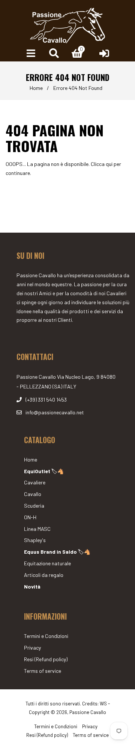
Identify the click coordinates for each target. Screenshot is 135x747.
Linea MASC (37, 529)
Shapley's (35, 540)
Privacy (32, 647)
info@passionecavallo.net (55, 412)
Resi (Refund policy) (46, 659)
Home (36, 88)
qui (109, 164)
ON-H (30, 517)
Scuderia (34, 505)
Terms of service (42, 671)
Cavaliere (34, 482)
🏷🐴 (44, 471)
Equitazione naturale (47, 563)
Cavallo (32, 494)
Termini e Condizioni (46, 636)
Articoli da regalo (43, 575)
